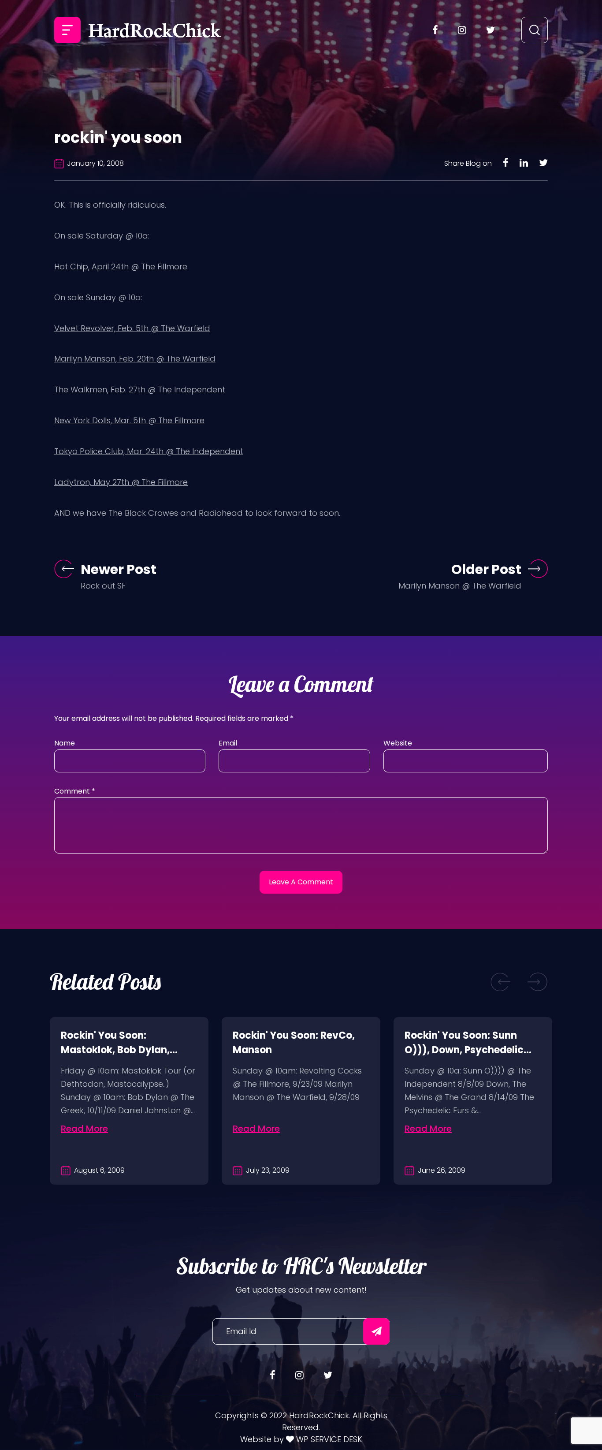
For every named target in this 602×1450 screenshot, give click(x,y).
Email (228, 743)
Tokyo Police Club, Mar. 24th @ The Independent (148, 451)
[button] (501, 982)
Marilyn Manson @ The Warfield (459, 585)
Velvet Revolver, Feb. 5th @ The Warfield (132, 328)
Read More (84, 1128)
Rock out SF (103, 585)
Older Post (486, 569)
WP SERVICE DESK (328, 1439)
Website (397, 743)
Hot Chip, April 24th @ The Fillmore (120, 266)
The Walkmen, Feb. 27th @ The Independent (139, 389)
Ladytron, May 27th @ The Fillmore (121, 482)
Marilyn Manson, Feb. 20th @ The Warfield (135, 358)
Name (64, 743)
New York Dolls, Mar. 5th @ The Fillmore (129, 420)
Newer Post (118, 569)
